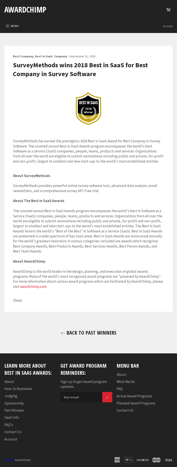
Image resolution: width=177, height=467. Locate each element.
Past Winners (14, 410)
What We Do (126, 381)
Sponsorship (14, 403)
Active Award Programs (134, 396)
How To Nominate (18, 388)
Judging (10, 395)
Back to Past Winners (90, 332)
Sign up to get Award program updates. (83, 384)
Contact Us (12, 431)
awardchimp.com (33, 286)
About (9, 381)
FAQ (120, 388)
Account (168, 26)
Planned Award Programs (136, 403)
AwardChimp (25, 9)
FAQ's (8, 424)
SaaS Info (11, 417)
